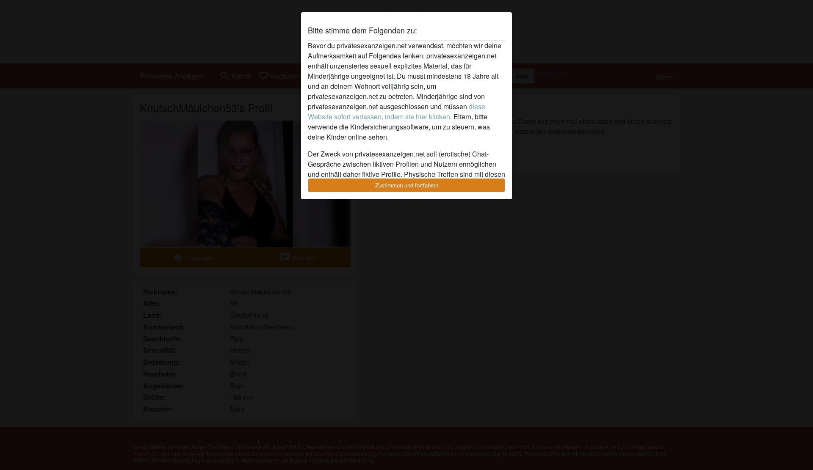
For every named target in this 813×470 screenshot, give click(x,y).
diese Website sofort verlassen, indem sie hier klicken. (396, 111)
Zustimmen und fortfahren (406, 185)
